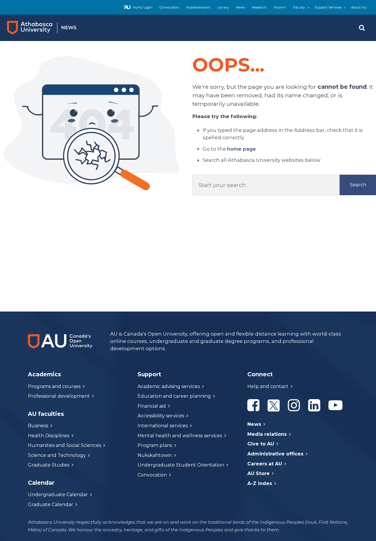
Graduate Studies (48, 465)
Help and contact (267, 386)
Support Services (328, 7)
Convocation (169, 7)
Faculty (299, 7)
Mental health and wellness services (179, 435)
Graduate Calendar (50, 504)
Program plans (154, 445)
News (240, 7)
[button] (362, 28)
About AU (359, 7)
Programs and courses (54, 386)
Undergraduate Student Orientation (180, 465)
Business (38, 425)
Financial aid (151, 406)
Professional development (59, 396)
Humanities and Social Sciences (64, 445)
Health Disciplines (48, 435)
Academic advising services (168, 386)
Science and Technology (57, 455)
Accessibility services (160, 415)
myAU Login (142, 7)
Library (223, 7)
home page (241, 149)
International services (162, 425)
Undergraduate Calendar (58, 494)
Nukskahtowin (198, 7)
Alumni (280, 7)
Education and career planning (174, 396)
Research (259, 7)
